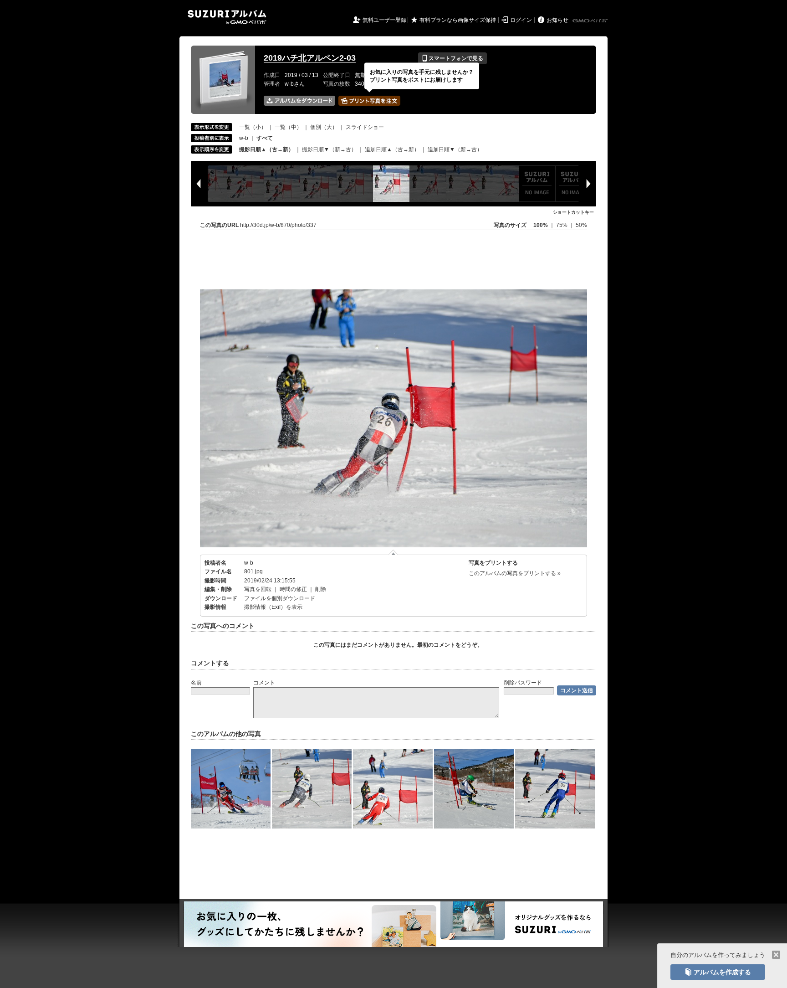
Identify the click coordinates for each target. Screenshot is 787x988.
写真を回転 (257, 589)
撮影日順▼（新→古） (329, 149)
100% (540, 225)
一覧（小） (252, 127)
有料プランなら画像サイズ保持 (457, 20)
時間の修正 (293, 589)
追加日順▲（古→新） (392, 149)
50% (581, 225)
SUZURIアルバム (227, 17)
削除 (320, 589)
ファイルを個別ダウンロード (279, 598)
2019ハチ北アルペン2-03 (310, 57)
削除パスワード (523, 682)
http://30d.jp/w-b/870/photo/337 (278, 225)
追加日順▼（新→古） (455, 149)
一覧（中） (288, 127)
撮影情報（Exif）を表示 (273, 607)
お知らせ (557, 20)
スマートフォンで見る (452, 58)
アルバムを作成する (718, 972)
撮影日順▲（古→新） (266, 149)
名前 (196, 682)
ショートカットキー (573, 212)
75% (562, 225)
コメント (264, 682)
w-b (243, 138)
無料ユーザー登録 (384, 20)
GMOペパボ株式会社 (590, 21)
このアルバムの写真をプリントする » (515, 573)
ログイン (521, 20)
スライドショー (365, 127)
